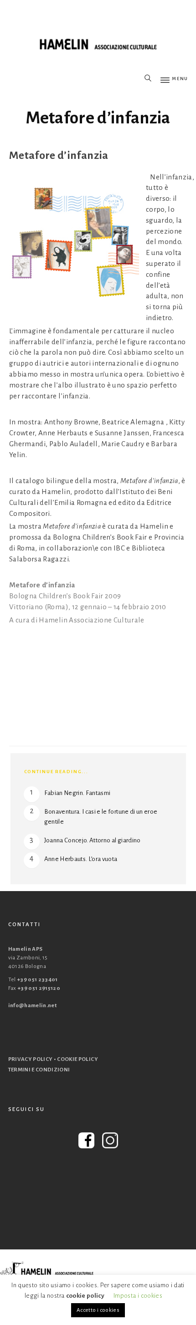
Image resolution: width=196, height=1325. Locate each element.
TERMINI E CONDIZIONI (39, 1070)
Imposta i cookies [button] (137, 1295)
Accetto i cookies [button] (98, 1310)
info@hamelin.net (32, 1006)
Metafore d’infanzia (98, 118)
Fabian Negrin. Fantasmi (77, 793)
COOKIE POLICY (77, 1059)
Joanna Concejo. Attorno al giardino (92, 840)
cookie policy (85, 1295)
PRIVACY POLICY (30, 1059)
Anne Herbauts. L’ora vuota (81, 859)
